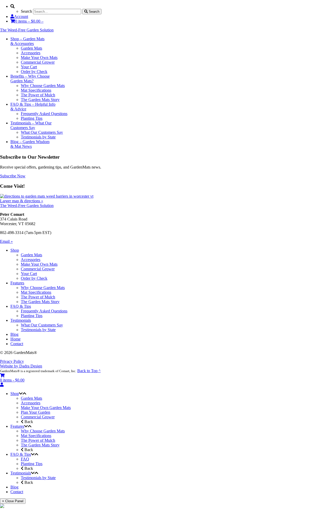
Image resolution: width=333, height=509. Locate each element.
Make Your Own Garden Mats (46, 407)
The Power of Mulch (38, 297)
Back (28, 421)
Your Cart (29, 273)
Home (15, 339)
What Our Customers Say (42, 325)
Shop (14, 250)
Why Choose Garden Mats (43, 287)
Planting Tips (31, 315)
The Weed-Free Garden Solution (27, 30)
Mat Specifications (36, 292)
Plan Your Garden (35, 412)
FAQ (25, 459)
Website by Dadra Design (21, 366)
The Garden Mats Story (40, 301)
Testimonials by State (38, 329)
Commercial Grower (38, 269)
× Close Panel (12, 501)
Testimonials (20, 320)
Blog (14, 334)
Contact (16, 343)
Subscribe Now (12, 176)
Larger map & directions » (21, 201)
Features (17, 283)
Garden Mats (31, 255)
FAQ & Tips (20, 306)
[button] (21, 393)
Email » (6, 241)
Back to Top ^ (89, 371)
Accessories (30, 259)
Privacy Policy (12, 361)
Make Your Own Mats (39, 264)
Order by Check (34, 278)
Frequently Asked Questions (44, 311)
